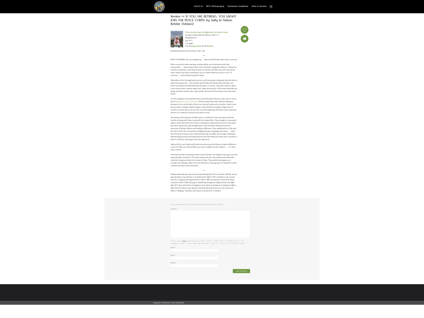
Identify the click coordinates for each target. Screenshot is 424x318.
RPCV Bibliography (215, 6)
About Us (198, 6)
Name (173, 247)
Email (173, 255)
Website (173, 263)
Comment (174, 209)
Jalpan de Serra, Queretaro (187, 101)
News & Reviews (259, 6)
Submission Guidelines (237, 6)
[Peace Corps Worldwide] (159, 7)
